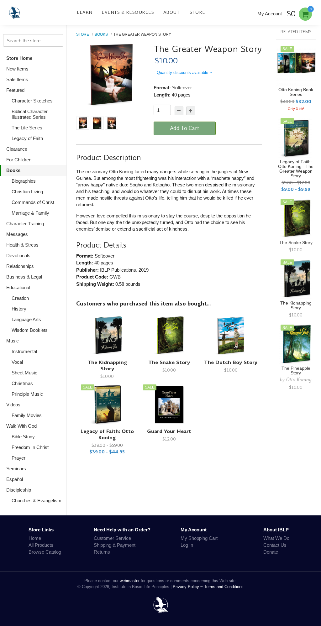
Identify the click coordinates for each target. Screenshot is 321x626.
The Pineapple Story (296, 370)
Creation (20, 298)
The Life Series (27, 127)
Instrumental (24, 351)
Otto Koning (299, 379)
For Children (18, 159)
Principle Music (27, 394)
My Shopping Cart (199, 538)
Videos (13, 404)
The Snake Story (169, 362)
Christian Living (27, 191)
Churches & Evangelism (36, 500)
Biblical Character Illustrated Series (30, 114)
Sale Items (17, 79)
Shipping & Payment (114, 545)
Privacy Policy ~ (188, 586)
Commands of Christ (33, 202)
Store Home (19, 58)
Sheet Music (24, 372)
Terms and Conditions (224, 586)
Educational (18, 287)
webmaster (129, 580)
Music (12, 340)
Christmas (22, 383)
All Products (41, 545)
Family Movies (27, 415)
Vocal (17, 362)
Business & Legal (24, 276)
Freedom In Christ (30, 447)
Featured (15, 90)
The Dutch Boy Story (230, 362)
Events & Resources (128, 12)
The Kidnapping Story (107, 365)
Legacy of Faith (27, 138)
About (171, 12)
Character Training (25, 223)
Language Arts (26, 319)
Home (35, 538)
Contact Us (275, 545)
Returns (102, 552)
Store (197, 12)
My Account (269, 13)
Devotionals (18, 255)
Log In (187, 545)
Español (14, 479)
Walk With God (21, 426)
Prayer (18, 458)
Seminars (16, 468)
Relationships (20, 266)
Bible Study (23, 436)
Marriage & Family (30, 213)
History (19, 308)
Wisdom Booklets (30, 330)
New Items (17, 68)
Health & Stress (22, 245)
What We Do (276, 538)
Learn (84, 12)
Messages (17, 234)
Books (13, 170)
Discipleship (18, 490)
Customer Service (112, 538)
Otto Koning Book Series (295, 92)
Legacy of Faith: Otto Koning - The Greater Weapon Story (295, 168)
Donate (270, 552)
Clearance (16, 149)
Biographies (24, 181)
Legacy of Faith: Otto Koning (107, 434)
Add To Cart (184, 128)
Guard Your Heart (169, 431)
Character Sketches (32, 100)
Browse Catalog (45, 552)
